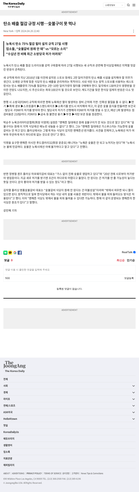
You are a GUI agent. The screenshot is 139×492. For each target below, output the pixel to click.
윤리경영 (66, 473)
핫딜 (5, 425)
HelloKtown (10, 418)
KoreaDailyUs (11, 432)
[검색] (128, 5)
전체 (5, 379)
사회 (5, 385)
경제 (5, 392)
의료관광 (7, 458)
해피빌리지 (8, 465)
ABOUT (6, 473)
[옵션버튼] (134, 31)
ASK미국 (8, 412)
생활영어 (7, 445)
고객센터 (75, 473)
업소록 (6, 451)
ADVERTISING (18, 473)
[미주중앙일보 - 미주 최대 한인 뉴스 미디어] (14, 5)
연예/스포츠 (9, 405)
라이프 (6, 398)
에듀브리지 (8, 438)
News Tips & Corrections (92, 473)
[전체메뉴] (134, 5)
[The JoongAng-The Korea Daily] (14, 367)
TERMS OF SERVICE (52, 473)
